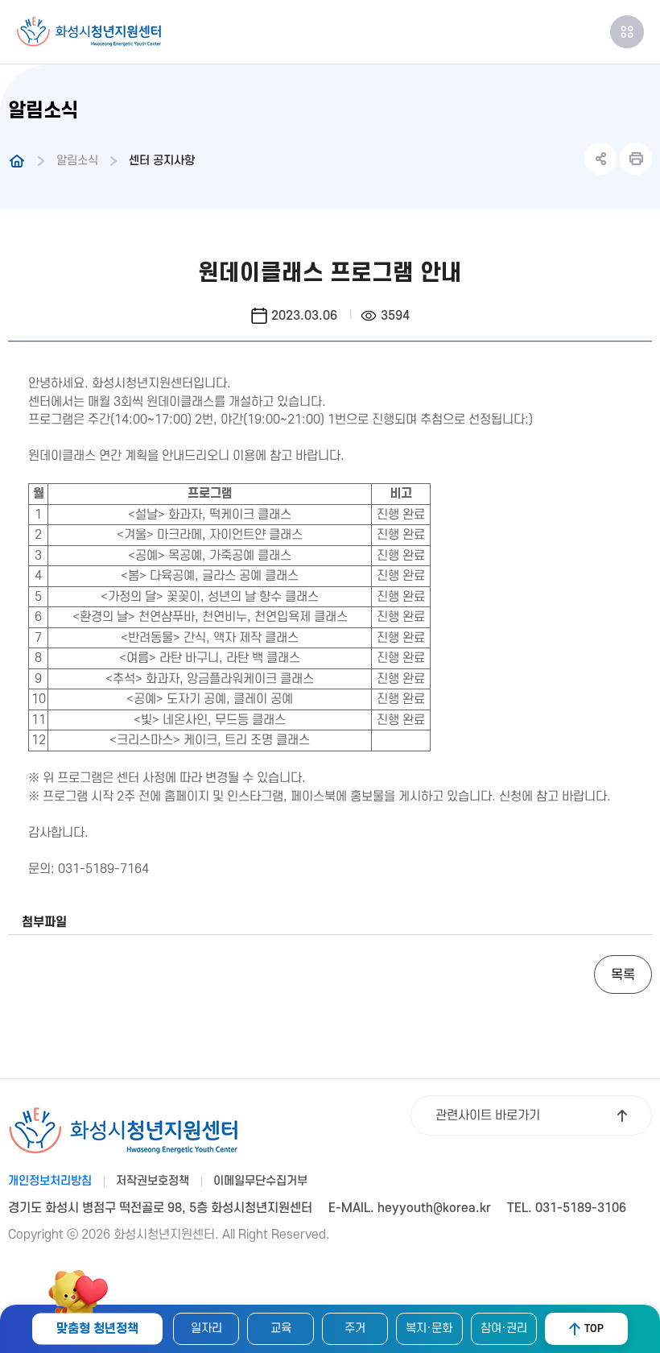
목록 (623, 975)
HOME (17, 161)
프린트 (636, 159)
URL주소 (600, 159)
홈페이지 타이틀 (88, 32)
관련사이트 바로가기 (487, 1115)
